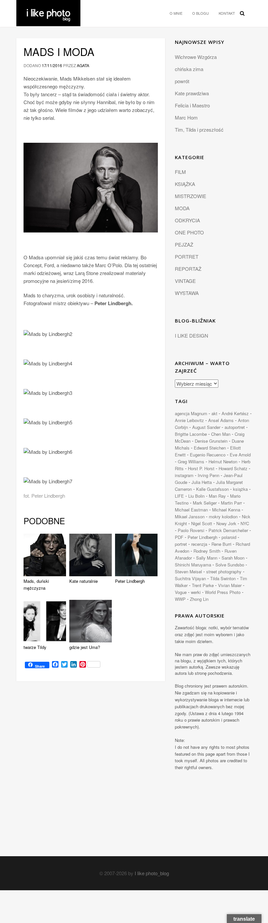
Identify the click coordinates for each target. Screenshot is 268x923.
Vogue (181, 592)
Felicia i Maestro (192, 105)
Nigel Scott (201, 523)
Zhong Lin (199, 599)
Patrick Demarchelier (228, 530)
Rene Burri (221, 544)
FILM (180, 171)
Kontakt (227, 13)
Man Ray (217, 496)
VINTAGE (185, 280)
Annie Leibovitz (189, 420)
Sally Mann (206, 558)
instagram (184, 475)
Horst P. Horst (201, 468)
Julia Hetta (202, 482)
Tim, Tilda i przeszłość (199, 129)
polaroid (229, 537)
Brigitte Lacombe (191, 434)
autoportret (235, 427)
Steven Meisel (188, 571)
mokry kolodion (223, 516)
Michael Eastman (191, 510)
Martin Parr (231, 503)
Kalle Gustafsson (212, 489)
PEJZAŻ (184, 244)
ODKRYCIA (187, 220)
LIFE (179, 496)
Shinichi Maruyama (193, 565)
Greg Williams (191, 461)
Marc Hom (186, 117)
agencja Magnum (191, 413)
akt (214, 413)
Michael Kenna (226, 510)
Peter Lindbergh (130, 581)
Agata (83, 65)
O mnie (176, 13)
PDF (179, 537)
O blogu (200, 13)
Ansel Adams (221, 420)
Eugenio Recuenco (208, 455)
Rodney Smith (206, 551)
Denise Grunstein (211, 441)
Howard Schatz (233, 468)
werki (196, 592)
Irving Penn (208, 475)
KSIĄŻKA (185, 183)
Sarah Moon (233, 558)
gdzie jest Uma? (84, 647)
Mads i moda (59, 51)
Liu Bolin (196, 496)
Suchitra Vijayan (190, 578)
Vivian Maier (230, 585)
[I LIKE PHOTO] (48, 8)
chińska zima (189, 68)
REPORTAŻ (188, 268)
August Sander (206, 427)
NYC (245, 523)
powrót (182, 81)
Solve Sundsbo (229, 565)
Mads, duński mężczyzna (36, 584)
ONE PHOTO (189, 232)
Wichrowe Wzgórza (196, 56)
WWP (180, 599)
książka (240, 489)
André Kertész (235, 413)
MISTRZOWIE (190, 196)
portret (181, 544)
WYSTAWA (187, 292)
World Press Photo (223, 592)
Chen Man (220, 434)
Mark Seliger (205, 503)
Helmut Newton (223, 461)
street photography (224, 571)
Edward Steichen (210, 448)
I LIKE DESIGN (191, 335)
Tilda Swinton (223, 578)
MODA (182, 208)
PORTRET (186, 256)
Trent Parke (203, 585)
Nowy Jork (226, 523)
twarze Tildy (35, 647)
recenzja (199, 544)
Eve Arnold (240, 455)
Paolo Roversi (191, 530)
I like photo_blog (152, 873)
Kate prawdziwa (192, 93)
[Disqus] (90, 773)
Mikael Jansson (190, 516)
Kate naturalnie (83, 581)
